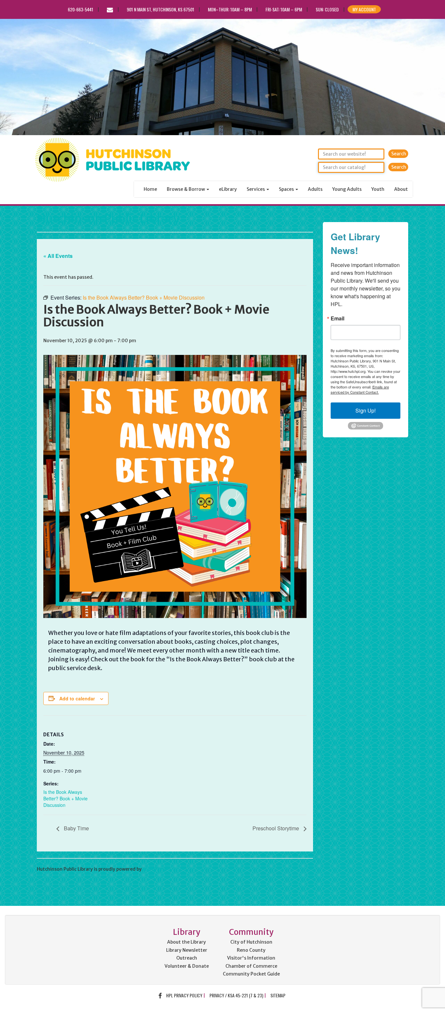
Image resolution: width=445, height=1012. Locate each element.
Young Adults (347, 189)
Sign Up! (365, 410)
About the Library (186, 942)
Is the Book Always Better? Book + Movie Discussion (65, 798)
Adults (315, 189)
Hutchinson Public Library (108, 218)
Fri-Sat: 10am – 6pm (284, 9)
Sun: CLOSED (327, 9)
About (401, 189)
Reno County (251, 950)
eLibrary (228, 189)
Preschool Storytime (276, 828)
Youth (377, 189)
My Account (364, 9)
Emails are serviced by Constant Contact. (360, 389)
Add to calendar (77, 698)
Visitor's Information (251, 958)
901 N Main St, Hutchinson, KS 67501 (160, 9)
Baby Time (76, 828)
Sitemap (277, 995)
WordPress (155, 869)
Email (337, 318)
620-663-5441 (80, 9)
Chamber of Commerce (251, 966)
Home (150, 189)
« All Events (58, 256)
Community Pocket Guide (251, 974)
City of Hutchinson (251, 942)
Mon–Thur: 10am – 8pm (230, 9)
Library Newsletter (186, 950)
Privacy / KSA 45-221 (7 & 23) (236, 995)
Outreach (186, 958)
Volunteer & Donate (187, 966)
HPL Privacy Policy (184, 995)
